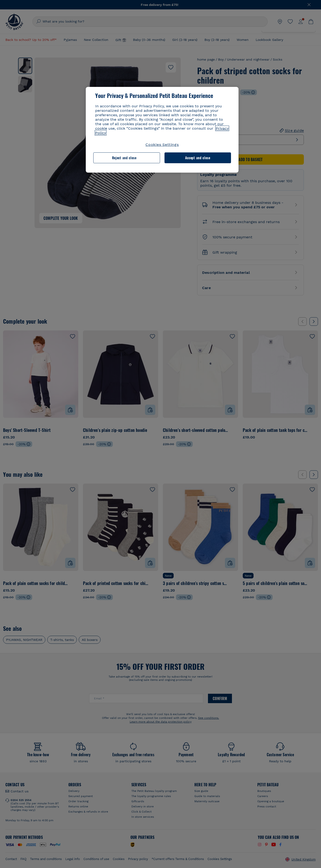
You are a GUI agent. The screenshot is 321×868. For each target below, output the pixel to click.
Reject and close (124, 157)
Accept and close (197, 157)
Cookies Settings (162, 144)
